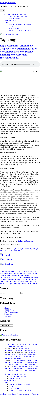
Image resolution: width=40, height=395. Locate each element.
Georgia (18, 279)
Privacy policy (14, 28)
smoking (17, 283)
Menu (2, 10)
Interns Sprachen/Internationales (11, 271)
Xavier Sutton (16, 251)
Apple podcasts (7, 264)
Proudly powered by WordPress (28, 394)
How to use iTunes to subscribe (20, 24)
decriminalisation (6, 277)
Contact (11, 26)
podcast (6, 273)
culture (20, 275)
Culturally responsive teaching (15, 14)
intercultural (33, 279)
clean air (3, 275)
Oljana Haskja (18, 249)
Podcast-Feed (7, 259)
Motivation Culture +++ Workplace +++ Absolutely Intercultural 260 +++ (21, 349)
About (6, 22)
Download (6, 255)
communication (12, 275)
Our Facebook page (11, 312)
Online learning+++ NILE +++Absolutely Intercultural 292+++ (20, 345)
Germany (25, 279)
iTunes (6, 308)
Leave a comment (30, 283)
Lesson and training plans (18, 16)
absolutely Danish (10, 20)
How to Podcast (14, 18)
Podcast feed (8, 314)
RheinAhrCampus (6, 283)
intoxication (4, 281)
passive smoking (23, 281)
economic (3, 279)
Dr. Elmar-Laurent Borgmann (23, 277)
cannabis (35, 273)
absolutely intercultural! (8, 3)
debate (26, 275)
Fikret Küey (28, 249)
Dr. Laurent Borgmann (26, 241)
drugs (36, 277)
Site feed (7, 316)
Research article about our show (20, 30)
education (11, 279)
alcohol (28, 273)
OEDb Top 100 (9, 310)
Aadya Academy (10, 344)
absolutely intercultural (17, 273)
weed (22, 283)
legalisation (13, 281)
